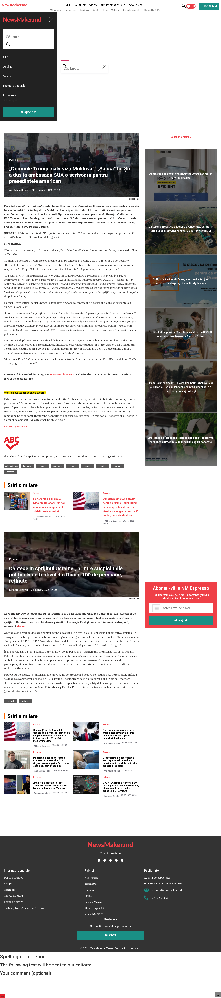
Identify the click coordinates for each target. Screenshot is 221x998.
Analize (80, 5)
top (72, 466)
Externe (107, 493)
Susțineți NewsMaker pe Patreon (24, 908)
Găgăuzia (84, 10)
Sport (36, 493)
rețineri (25, 701)
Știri (68, 5)
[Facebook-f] (99, 860)
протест (10, 472)
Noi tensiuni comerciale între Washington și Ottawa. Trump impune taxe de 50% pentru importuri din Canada (118, 734)
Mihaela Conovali (43, 517)
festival (10, 701)
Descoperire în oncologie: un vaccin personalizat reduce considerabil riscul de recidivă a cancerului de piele (120, 761)
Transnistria (70, 10)
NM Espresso (55, 10)
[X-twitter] (104, 860)
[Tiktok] (116, 860)
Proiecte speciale (113, 5)
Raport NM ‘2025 (152, 10)
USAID (102, 466)
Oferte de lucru (13, 895)
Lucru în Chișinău (181, 136)
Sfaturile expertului (132, 10)
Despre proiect (13, 877)
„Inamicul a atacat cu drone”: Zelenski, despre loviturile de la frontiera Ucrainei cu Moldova (50, 785)
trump (87, 466)
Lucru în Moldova (111, 10)
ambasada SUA (11, 466)
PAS (42, 466)
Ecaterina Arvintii (42, 793)
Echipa (8, 883)
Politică (13, 159)
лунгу (117, 466)
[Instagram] (110, 860)
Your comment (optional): (26, 973)
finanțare (27, 466)
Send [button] (2, 996)
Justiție (96, 10)
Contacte (10, 889)
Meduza (21, 626)
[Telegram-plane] (122, 860)
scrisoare (57, 466)
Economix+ (136, 5)
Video (93, 5)
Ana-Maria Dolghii (19, 190)
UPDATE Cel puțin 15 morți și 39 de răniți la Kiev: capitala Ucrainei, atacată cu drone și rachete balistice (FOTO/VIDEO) (121, 786)
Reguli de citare (13, 901)
